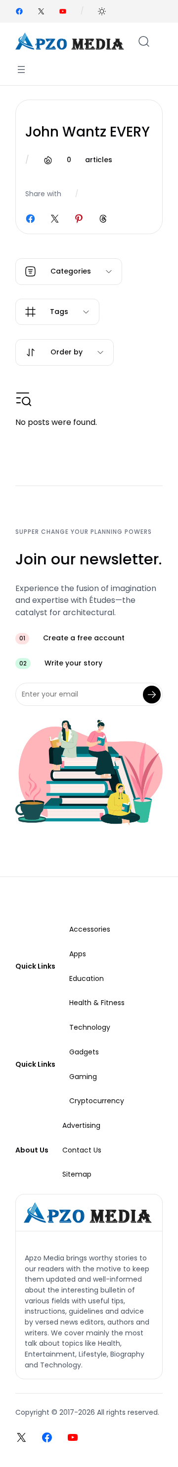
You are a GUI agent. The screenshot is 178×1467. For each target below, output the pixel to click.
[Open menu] (21, 69)
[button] (101, 11)
